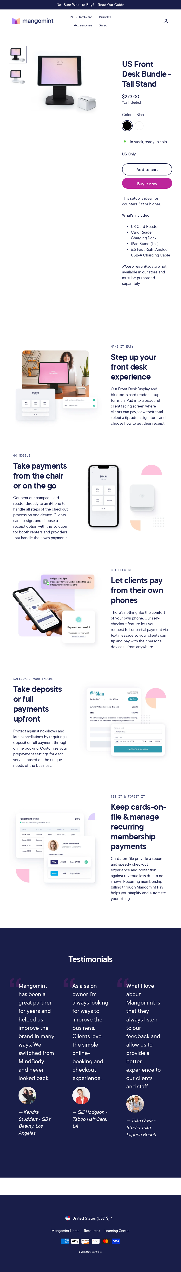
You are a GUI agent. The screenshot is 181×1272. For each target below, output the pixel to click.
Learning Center (117, 1230)
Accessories (83, 25)
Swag (103, 25)
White (139, 126)
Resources (92, 1230)
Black (127, 126)
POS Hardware (81, 17)
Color (133, 114)
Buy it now (147, 184)
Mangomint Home (65, 1230)
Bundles (105, 17)
